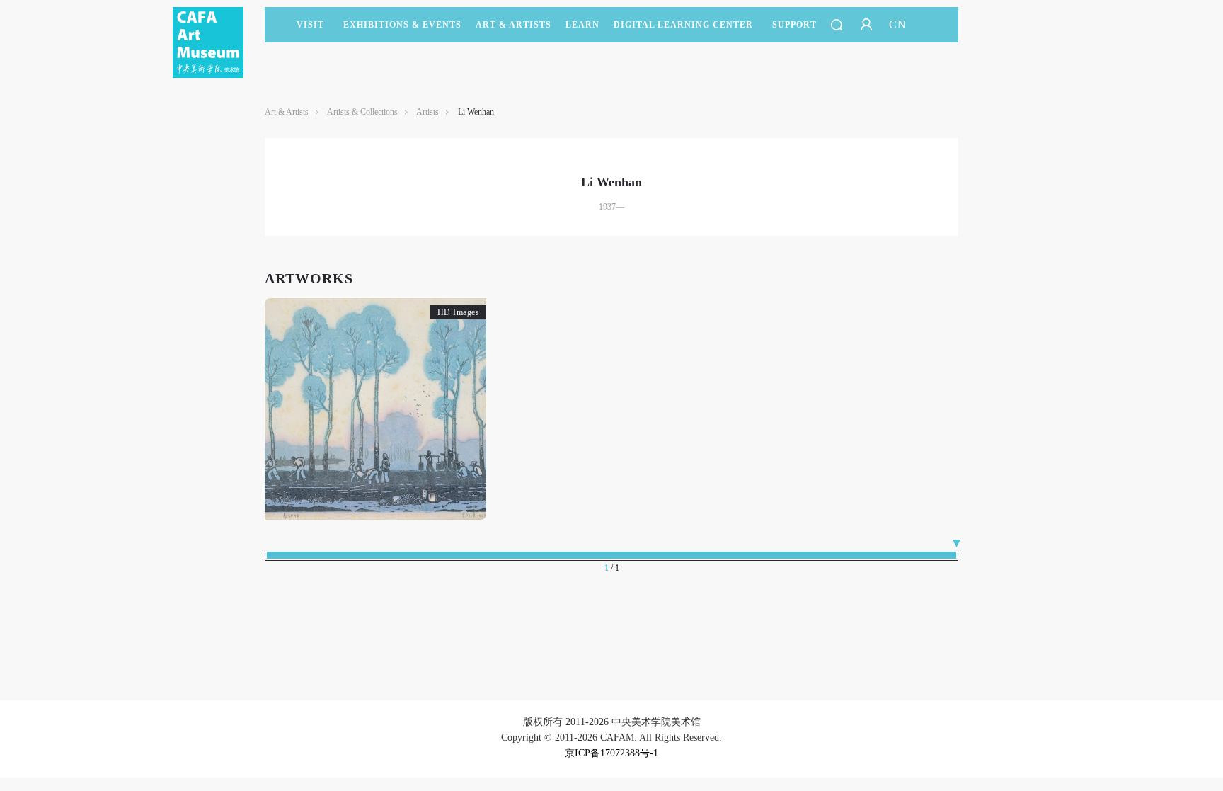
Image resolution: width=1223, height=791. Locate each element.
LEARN (582, 25)
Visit (310, 25)
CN (898, 24)
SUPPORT (794, 25)
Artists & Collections (362, 112)
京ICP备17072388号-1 (611, 753)
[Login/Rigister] (866, 24)
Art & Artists (513, 25)
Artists (427, 112)
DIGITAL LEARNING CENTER (683, 25)
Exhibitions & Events (402, 25)
